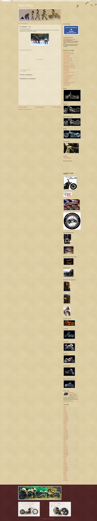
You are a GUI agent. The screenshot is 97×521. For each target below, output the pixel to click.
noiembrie (65, 417)
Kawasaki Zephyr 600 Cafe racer (68, 66)
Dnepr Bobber (65, 56)
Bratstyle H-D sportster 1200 (68, 52)
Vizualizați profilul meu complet (68, 401)
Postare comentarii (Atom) (27, 109)
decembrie (65, 416)
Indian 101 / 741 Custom (67, 63)
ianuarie (64, 432)
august (64, 422)
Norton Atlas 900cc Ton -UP (67, 72)
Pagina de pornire (40, 107)
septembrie (65, 420)
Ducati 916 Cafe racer (66, 58)
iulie (64, 406)
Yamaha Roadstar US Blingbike (68, 82)
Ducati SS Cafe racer (66, 59)
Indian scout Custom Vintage (68, 65)
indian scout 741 (66, 83)
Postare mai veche (57, 107)
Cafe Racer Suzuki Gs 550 (67, 53)
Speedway (65, 73)
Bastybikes (25, 5)
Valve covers (65, 79)
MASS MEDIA (65, 70)
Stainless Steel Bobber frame (68, 75)
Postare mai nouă (22, 107)
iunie (64, 442)
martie (64, 412)
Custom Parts (65, 55)
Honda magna (65, 62)
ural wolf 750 (65, 85)
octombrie (65, 419)
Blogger (52, 518)
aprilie (64, 410)
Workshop (24, 71)
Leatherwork (65, 69)
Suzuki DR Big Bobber (67, 76)
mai (64, 409)
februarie (64, 413)
